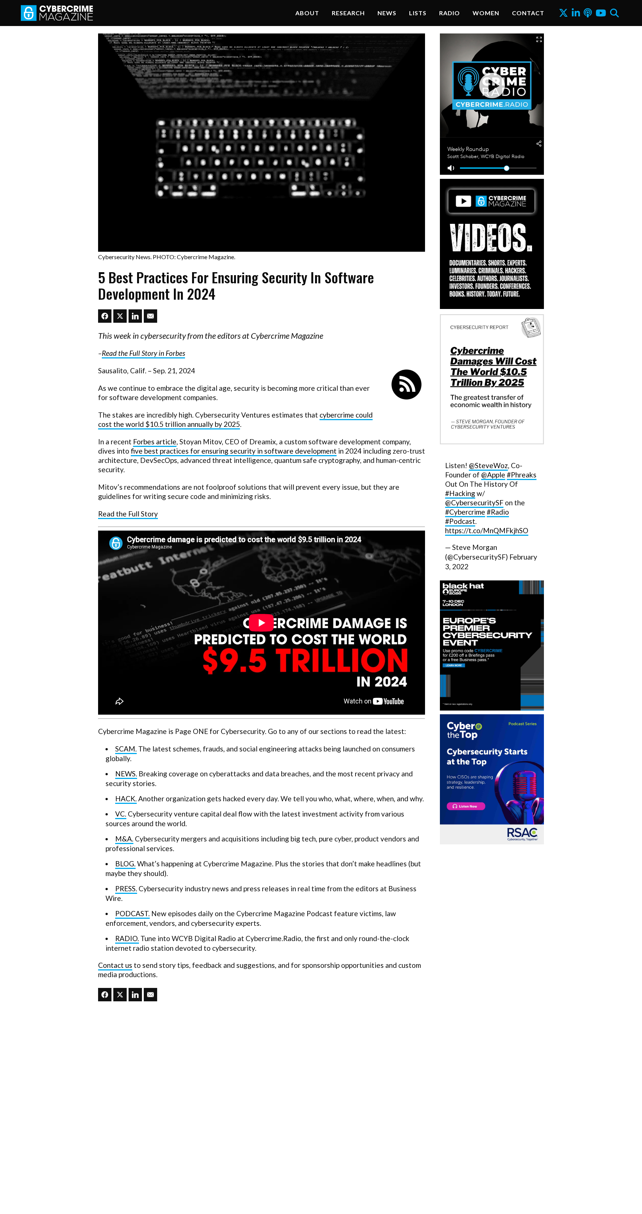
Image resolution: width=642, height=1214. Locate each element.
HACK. (126, 798)
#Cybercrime (465, 512)
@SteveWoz (488, 465)
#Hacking (460, 493)
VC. (120, 813)
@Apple (493, 474)
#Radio (498, 512)
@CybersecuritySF (474, 502)
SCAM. (126, 748)
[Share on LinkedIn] (135, 316)
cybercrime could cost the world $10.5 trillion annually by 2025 (235, 419)
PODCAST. (132, 913)
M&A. (124, 838)
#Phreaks (521, 474)
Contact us (115, 965)
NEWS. (126, 773)
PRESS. (126, 888)
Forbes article (154, 441)
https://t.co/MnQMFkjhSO (486, 530)
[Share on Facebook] (104, 316)
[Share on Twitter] (120, 316)
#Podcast (460, 521)
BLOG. (125, 863)
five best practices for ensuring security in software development (234, 451)
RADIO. (127, 938)
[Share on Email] (150, 316)
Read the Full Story (128, 513)
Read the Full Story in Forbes (143, 353)
